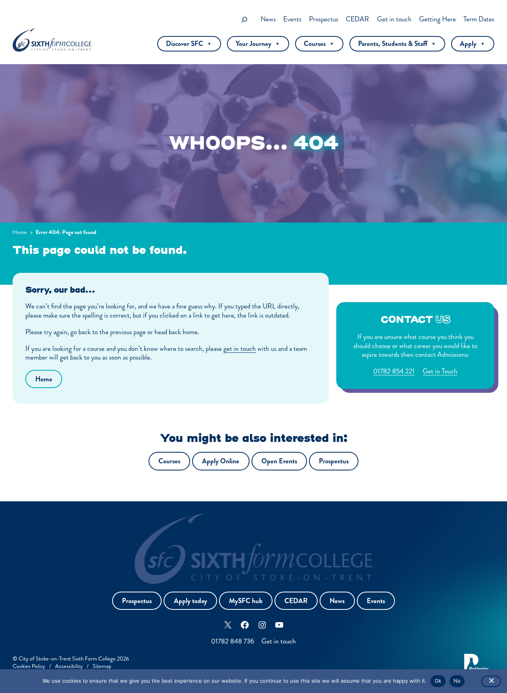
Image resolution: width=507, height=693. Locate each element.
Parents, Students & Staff (392, 44)
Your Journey (253, 44)
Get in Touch (440, 371)
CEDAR (296, 601)
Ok (438, 681)
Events (376, 601)
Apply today (190, 601)
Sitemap (102, 666)
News (337, 601)
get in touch (239, 349)
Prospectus (334, 461)
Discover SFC (184, 44)
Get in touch (278, 641)
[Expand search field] (244, 20)
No (457, 681)
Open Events (279, 461)
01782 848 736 (232, 641)
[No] (491, 681)
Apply (468, 44)
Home (20, 232)
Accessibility (69, 666)
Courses (315, 44)
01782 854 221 (394, 371)
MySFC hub (246, 601)
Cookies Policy (29, 666)
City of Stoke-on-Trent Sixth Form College (67, 659)
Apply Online (220, 461)
